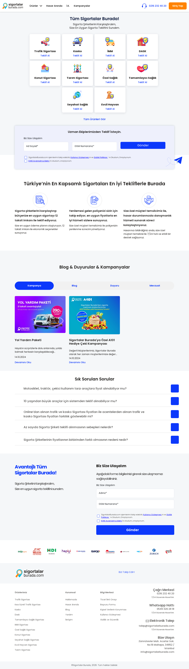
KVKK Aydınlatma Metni (39, 161)
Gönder (143, 145)
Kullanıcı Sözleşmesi (80, 157)
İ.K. (68, 6)
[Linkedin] (168, 573)
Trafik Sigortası (22, 599)
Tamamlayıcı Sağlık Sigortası (29, 619)
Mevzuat (155, 285)
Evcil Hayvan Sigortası (26, 644)
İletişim (69, 619)
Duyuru (114, 285)
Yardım (69, 614)
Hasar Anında (54, 6)
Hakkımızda (71, 599)
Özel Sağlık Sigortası (25, 629)
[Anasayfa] (12, 6)
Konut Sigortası (22, 634)
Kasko (18, 609)
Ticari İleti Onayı (108, 599)
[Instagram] (159, 573)
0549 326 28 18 (165, 609)
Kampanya (34, 285)
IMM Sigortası (21, 624)
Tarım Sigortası (22, 649)
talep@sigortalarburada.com (156, 626)
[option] (22, 551)
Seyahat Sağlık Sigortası (27, 639)
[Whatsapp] (150, 573)
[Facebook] (141, 573)
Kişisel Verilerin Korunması (113, 609)
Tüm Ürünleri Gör (94, 119)
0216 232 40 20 (165, 593)
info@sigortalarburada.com (157, 652)
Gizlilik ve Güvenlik (109, 619)
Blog (74, 285)
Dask (17, 614)
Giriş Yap (177, 6)
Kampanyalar (82, 6)
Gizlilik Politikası (101, 157)
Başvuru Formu (108, 604)
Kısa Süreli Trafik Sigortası (27, 604)
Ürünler (34, 6)
